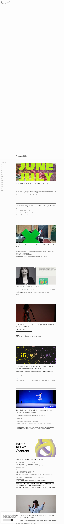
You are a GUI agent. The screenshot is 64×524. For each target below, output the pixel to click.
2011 (2, 188)
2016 (2, 180)
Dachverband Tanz (28, 381)
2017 (2, 178)
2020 (2, 172)
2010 (2, 190)
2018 (2, 176)
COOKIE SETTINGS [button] (7, 519)
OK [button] (12, 519)
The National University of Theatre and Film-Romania (43, 483)
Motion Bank (18, 373)
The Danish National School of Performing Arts (25, 480)
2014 (2, 184)
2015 (2, 182)
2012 (2, 186)
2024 (2, 164)
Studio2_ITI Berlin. (26, 373)
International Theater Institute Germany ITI (45, 371)
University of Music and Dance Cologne (37, 465)
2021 (2, 170)
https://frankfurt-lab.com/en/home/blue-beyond (29, 421)
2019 (2, 174)
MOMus (17, 335)
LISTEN (17, 294)
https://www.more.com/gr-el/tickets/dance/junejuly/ (29, 194)
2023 (2, 166)
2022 (2, 168)
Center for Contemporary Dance (22, 465)
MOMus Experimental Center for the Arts (24, 331)
